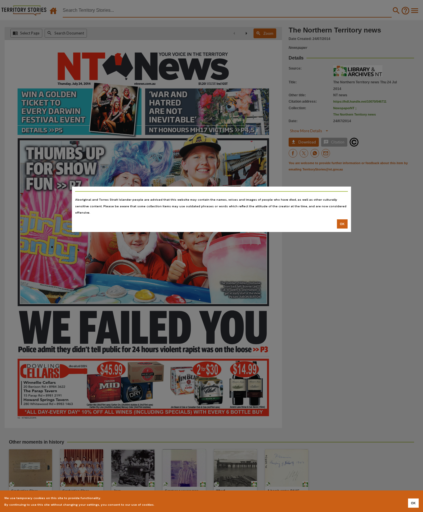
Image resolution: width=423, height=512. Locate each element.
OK (342, 224)
